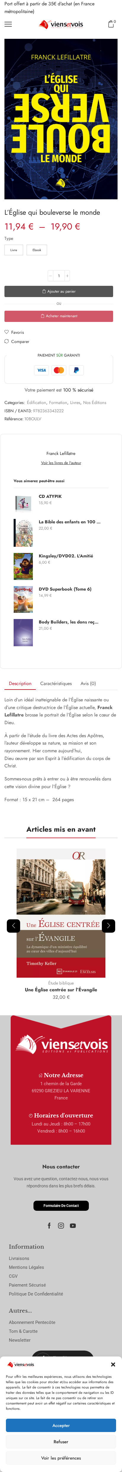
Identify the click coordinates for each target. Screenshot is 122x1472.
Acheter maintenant (61, 316)
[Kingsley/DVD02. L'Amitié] (23, 566)
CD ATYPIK (50, 496)
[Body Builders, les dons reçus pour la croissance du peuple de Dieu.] (23, 632)
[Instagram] (61, 1226)
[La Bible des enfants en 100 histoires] (23, 533)
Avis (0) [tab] (88, 683)
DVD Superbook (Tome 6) (65, 589)
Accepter (61, 1425)
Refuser (61, 1442)
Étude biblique (61, 983)
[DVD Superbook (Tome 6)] (23, 599)
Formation (58, 402)
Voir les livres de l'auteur (61, 463)
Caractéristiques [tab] (56, 683)
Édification (36, 402)
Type (8, 238)
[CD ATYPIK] (23, 503)
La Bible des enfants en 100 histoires (70, 522)
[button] (113, 1364)
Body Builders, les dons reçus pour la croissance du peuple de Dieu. (70, 622)
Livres (75, 402)
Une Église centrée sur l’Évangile (61, 989)
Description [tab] (20, 683)
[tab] (20, 684)
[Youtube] (73, 1226)
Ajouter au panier (61, 291)
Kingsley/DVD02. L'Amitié (66, 556)
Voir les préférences (61, 1458)
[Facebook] (49, 1226)
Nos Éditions (94, 402)
